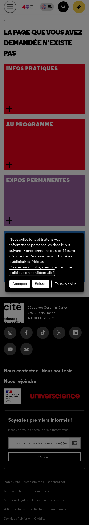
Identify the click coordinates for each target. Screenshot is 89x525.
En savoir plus (65, 283)
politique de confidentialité (31, 272)
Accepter (19, 283)
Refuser (41, 283)
